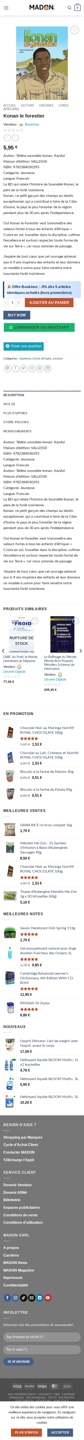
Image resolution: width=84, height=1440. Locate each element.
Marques (16, 1397)
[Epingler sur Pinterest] (39, 368)
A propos (11, 1248)
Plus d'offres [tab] (15, 413)
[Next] (80, 660)
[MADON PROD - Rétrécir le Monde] (41, 8)
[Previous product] (15, 137)
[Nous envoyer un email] (31, 1298)
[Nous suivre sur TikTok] (23, 1298)
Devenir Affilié (15, 1192)
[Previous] (3, 660)
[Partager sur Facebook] (15, 368)
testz (52, 1397)
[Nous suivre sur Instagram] (15, 1298)
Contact (45, 1394)
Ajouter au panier (49, 303)
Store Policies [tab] (16, 422)
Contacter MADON (19, 1152)
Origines (46, 105)
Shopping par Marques (22, 1137)
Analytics (61, 1400)
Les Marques (36, 1397)
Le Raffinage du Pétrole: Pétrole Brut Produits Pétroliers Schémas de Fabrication (60, 663)
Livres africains (42, 358)
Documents (24, 1400)
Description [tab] (13, 395)
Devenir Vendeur (17, 1185)
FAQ (57, 1394)
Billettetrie (11, 1200)
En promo (67, 1397)
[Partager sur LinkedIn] (48, 368)
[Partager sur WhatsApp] (7, 368)
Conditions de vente (20, 1215)
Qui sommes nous (22, 1394)
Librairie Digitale (14, 671)
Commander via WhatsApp (41, 327)
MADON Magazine (18, 1270)
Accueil (9, 105)
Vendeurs (44, 1400)
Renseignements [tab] (17, 431)
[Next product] (7, 137)
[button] (6, 7)
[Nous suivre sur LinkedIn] (39, 1298)
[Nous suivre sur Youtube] (48, 1298)
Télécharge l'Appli (18, 1160)
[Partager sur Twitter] (23, 368)
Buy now (17, 315)
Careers (68, 1394)
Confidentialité (15, 1285)
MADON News (15, 1263)
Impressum (12, 1278)
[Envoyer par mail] (31, 368)
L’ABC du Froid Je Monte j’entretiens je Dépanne (20, 659)
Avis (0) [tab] (9, 404)
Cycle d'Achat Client (20, 1145)
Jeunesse (25, 358)
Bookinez (32, 124)
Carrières (11, 1255)
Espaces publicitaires (21, 1207)
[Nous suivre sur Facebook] (7, 1298)
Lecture (27, 105)
